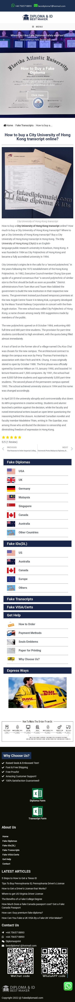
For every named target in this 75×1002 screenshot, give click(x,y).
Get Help (6, 859)
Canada (23, 515)
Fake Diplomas (18, 462)
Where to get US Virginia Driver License (22, 893)
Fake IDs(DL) (17, 544)
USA (21, 471)
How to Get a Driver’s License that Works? (24, 888)
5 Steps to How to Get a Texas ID (19, 878)
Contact (6, 863)
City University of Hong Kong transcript (38, 225)
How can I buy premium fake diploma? (22, 912)
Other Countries (28, 532)
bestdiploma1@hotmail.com (51, 6)
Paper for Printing (30, 650)
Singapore (25, 506)
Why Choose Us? (29, 659)
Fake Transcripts (24, 125)
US (20, 552)
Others (23, 587)
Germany (24, 488)
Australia (24, 523)
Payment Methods (30, 633)
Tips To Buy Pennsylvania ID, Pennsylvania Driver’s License (33, 883)
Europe (23, 579)
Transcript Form (37, 818)
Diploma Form (37, 800)
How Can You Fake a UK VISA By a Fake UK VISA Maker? (32, 918)
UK (20, 480)
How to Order (27, 624)
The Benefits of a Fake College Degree (22, 899)
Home (9, 125)
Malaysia (24, 497)
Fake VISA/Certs (20, 607)
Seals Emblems (28, 641)
